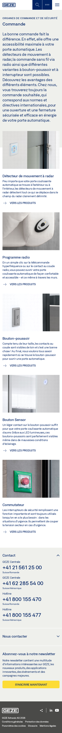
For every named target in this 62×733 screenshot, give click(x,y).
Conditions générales (12, 721)
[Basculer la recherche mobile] (37, 5)
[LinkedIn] (51, 710)
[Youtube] (57, 710)
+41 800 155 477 (21, 615)
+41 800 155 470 (21, 599)
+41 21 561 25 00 (22, 567)
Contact (8, 555)
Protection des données (37, 721)
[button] (41, 711)
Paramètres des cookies (14, 725)
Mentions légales (48, 725)
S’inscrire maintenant (31, 684)
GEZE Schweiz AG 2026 (13, 718)
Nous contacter (14, 636)
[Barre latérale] (47, 5)
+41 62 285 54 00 (22, 583)
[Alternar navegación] (57, 5)
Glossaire (32, 725)
